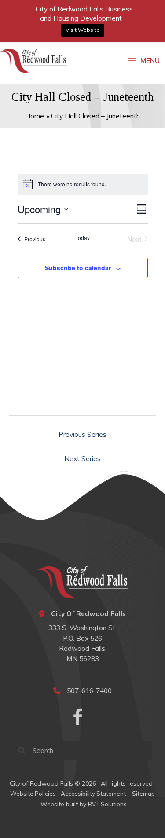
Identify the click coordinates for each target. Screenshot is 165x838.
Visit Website (83, 29)
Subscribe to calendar (78, 267)
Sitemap (143, 793)
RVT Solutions (107, 804)
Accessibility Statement (94, 793)
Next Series (82, 458)
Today (82, 237)
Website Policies (33, 793)
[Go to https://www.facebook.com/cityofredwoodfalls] (78, 718)
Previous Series (82, 434)
